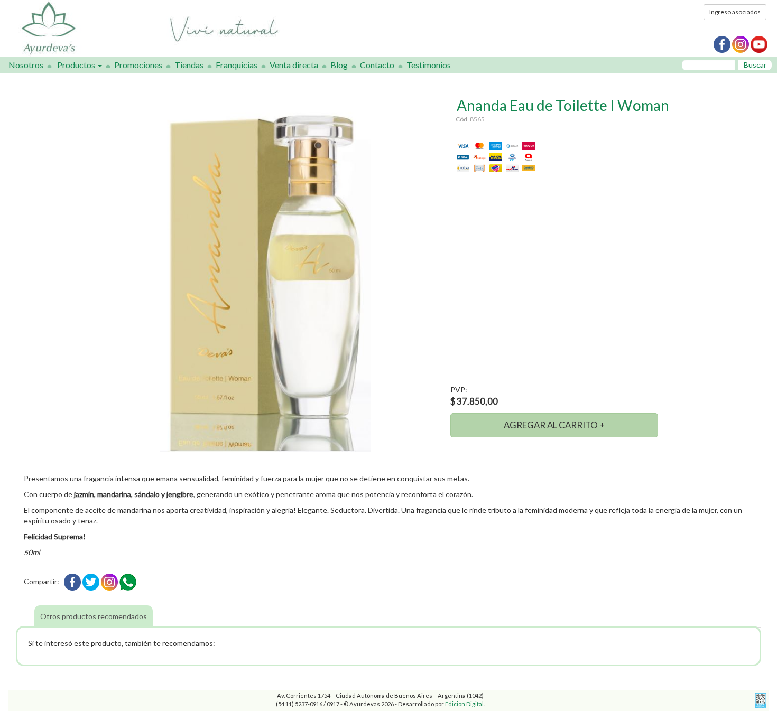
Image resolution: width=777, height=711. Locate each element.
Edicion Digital (464, 703)
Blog (339, 65)
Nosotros (25, 65)
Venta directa (294, 65)
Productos (77, 65)
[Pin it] (109, 581)
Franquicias (236, 65)
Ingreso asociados (735, 12)
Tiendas (189, 65)
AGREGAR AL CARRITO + (554, 425)
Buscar (755, 64)
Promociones (138, 65)
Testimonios (428, 65)
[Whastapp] (127, 581)
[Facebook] (72, 581)
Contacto (377, 65)
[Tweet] (90, 581)
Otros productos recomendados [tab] (93, 616)
